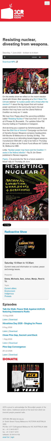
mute (40, 57)
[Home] (12, 11)
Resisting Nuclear (16, 118)
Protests (8, 296)
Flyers (5, 159)
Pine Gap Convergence (14, 346)
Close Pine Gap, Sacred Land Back (20, 334)
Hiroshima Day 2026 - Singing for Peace (22, 323)
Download (13, 319)
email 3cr (6, 437)
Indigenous (9, 293)
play (5, 57)
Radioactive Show (16, 232)
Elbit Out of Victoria (18, 130)
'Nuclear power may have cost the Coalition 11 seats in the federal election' (24, 151)
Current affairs (10, 288)
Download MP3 (9, 61)
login (12, 437)
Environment (10, 291)
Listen (5, 319)
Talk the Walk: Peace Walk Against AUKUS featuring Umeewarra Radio (24, 310)
